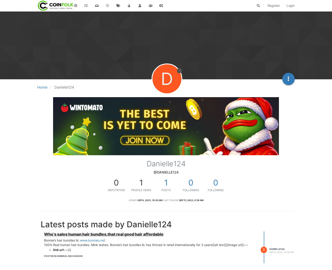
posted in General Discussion (63, 256)
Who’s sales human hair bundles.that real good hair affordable (104, 234)
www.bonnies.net (92, 240)
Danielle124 (277, 249)
